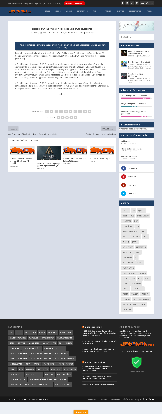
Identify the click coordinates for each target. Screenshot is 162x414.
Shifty (33, 32)
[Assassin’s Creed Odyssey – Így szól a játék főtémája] (49, 153)
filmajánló (127, 226)
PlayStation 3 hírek (32, 348)
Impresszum (91, 399)
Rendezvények (135, 11)
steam (125, 283)
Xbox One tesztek (17, 379)
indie (145, 237)
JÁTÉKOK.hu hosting (53, 3)
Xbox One (127, 309)
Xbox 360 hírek (16, 374)
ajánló (141, 210)
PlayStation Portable (65, 359)
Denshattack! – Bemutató (139, 62)
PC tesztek (146, 56)
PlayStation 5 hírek (18, 359)
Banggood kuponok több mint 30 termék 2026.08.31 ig (99, 342)
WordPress (43, 399)
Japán (134, 242)
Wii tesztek (42, 369)
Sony (147, 278)
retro (125, 278)
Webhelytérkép (15, 3)
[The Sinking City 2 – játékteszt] (124, 76)
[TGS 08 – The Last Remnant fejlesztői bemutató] (75, 150)
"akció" (126, 210)
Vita (21, 369)
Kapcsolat (103, 399)
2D (133, 210)
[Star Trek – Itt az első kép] (102, 150)
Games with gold (130, 231)
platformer (128, 263)
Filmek (95, 11)
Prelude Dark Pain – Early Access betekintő (138, 52)
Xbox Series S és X (63, 385)
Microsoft (127, 252)
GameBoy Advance (17, 338)
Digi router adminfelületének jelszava (98, 384)
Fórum (149, 11)
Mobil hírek (34, 343)
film (136, 221)
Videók (69, 11)
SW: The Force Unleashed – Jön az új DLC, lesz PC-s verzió (22, 161)
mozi (138, 252)
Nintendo (127, 257)
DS (26, 333)
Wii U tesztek (70, 369)
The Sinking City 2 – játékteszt (136, 75)
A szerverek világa (95, 362)
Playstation (128, 268)
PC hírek (69, 32)
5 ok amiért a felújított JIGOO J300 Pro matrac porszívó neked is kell (98, 350)
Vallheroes (125, 141)
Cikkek (57, 11)
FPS (137, 226)
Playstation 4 (129, 273)
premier (142, 273)
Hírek (47, 11)
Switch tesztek (66, 364)
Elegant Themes (20, 399)
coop (125, 216)
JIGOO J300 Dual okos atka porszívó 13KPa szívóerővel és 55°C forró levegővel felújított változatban (99, 333)
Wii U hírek (78, 32)
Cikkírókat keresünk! (74, 3)
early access (143, 216)
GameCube (33, 338)
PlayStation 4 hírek (18, 353)
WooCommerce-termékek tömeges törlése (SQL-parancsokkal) (96, 377)
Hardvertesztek (64, 338)
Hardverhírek (48, 338)
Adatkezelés (115, 399)
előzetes (127, 221)
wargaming (144, 299)
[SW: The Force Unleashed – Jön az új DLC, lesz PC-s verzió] (22, 150)
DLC (132, 216)
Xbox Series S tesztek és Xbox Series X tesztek (139, 67)
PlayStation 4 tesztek (41, 353)
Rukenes (134, 151)
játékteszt (128, 247)
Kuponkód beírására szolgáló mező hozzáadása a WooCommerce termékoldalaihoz (97, 368)
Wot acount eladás (129, 156)
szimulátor (137, 289)
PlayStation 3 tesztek (54, 348)
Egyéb (33, 333)
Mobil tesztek (49, 343)
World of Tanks (130, 304)
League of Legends (32, 3)
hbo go (126, 237)
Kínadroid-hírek (93, 327)
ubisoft (144, 294)
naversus (134, 159)
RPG (133, 278)
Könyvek (120, 11)
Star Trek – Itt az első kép (101, 159)
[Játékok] (137, 346)
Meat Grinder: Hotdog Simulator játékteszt (134, 113)
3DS (62, 32)
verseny (126, 299)
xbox (143, 304)
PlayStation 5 (61, 353)
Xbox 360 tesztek (34, 374)
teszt (125, 294)
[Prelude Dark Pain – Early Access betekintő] (124, 53)
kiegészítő (141, 247)
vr (134, 299)
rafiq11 (133, 143)
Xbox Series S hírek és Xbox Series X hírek (47, 379)
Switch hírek (49, 364)
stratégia (136, 283)
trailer (134, 294)
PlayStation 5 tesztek (135, 66)
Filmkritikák (65, 333)
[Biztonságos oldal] (137, 369)
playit (139, 263)
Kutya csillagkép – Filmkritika (133, 103)
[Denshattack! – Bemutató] (124, 64)
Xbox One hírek (64, 374)
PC (136, 257)
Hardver (107, 11)
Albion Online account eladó (133, 149)
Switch (126, 289)
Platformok (82, 11)
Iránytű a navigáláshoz (136, 24)
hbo (143, 231)
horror (136, 237)
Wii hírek (30, 369)
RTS (139, 278)
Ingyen (126, 242)
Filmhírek (52, 333)
